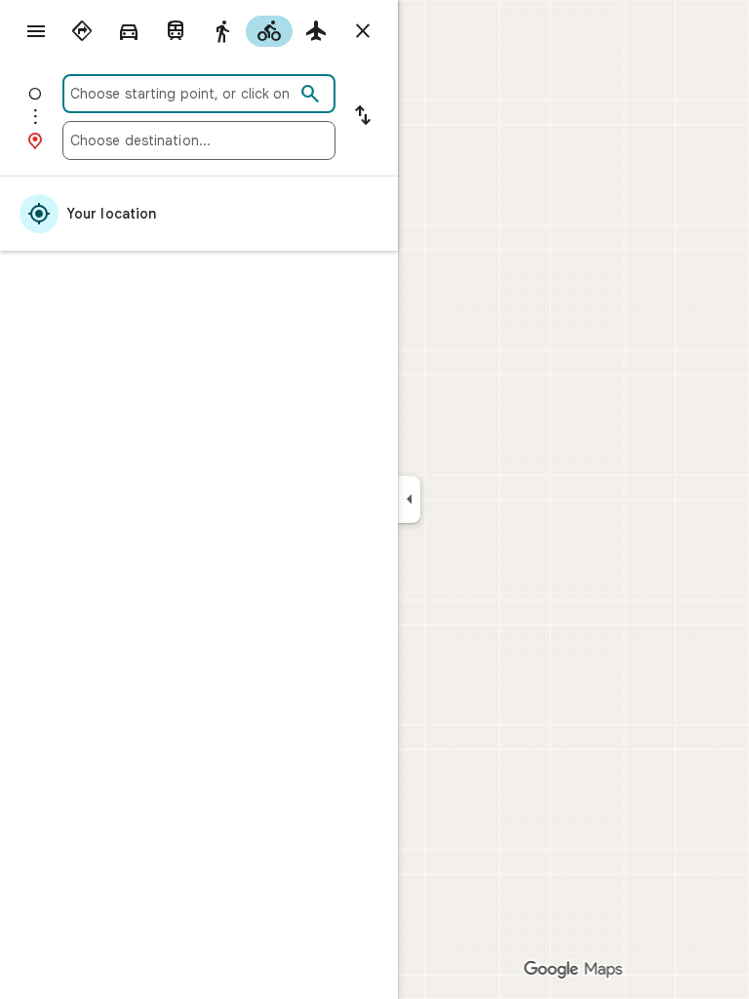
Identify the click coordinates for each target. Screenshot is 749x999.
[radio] (82, 31)
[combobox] (182, 93)
